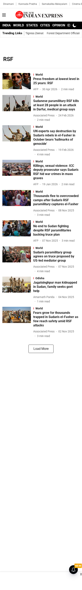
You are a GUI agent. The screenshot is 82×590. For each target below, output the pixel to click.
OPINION (58, 25)
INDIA (6, 25)
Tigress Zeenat (34, 33)
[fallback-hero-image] (17, 82)
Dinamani (8, 4)
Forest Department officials (64, 33)
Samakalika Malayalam (54, 4)
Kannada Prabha (28, 4)
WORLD (18, 25)
